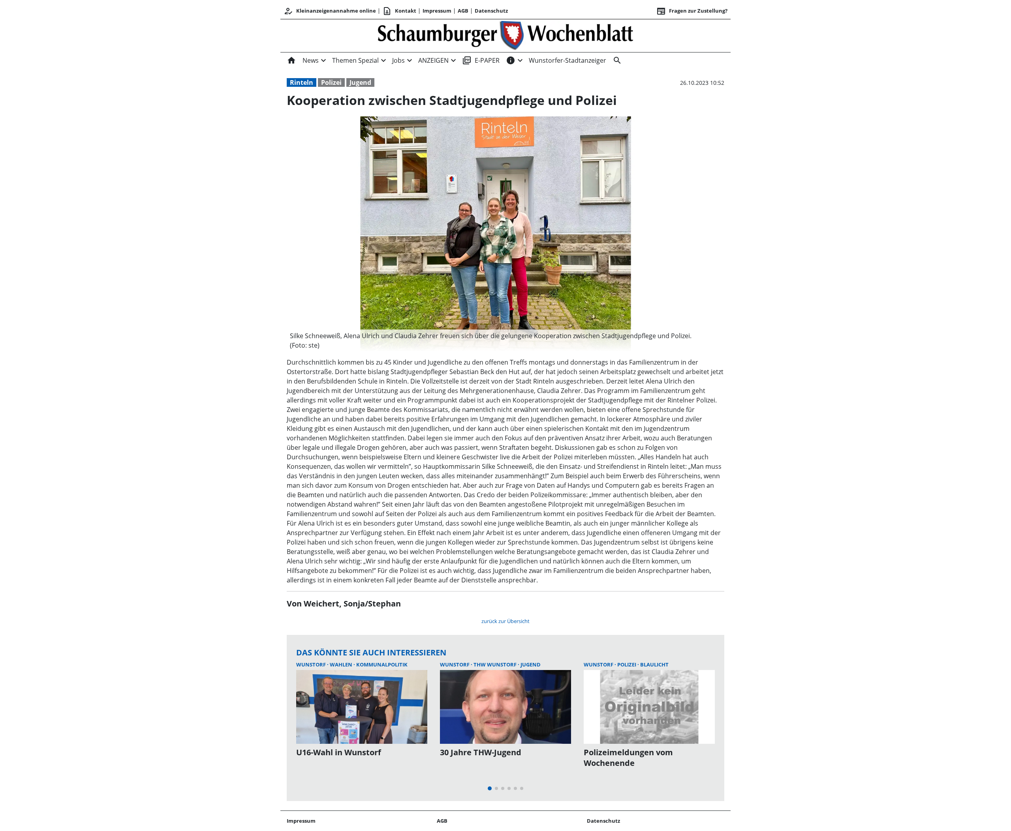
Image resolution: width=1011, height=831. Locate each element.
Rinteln (301, 82)
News (311, 60)
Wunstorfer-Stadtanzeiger (567, 60)
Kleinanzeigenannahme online (330, 11)
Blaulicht (654, 664)
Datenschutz (491, 10)
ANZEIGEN (433, 60)
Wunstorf (311, 664)
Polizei (331, 82)
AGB (463, 10)
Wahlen (341, 664)
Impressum (437, 10)
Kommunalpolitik (382, 664)
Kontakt (399, 11)
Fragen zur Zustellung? (691, 11)
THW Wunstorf (496, 664)
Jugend (360, 82)
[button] (496, 340)
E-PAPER (481, 60)
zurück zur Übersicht (505, 621)
